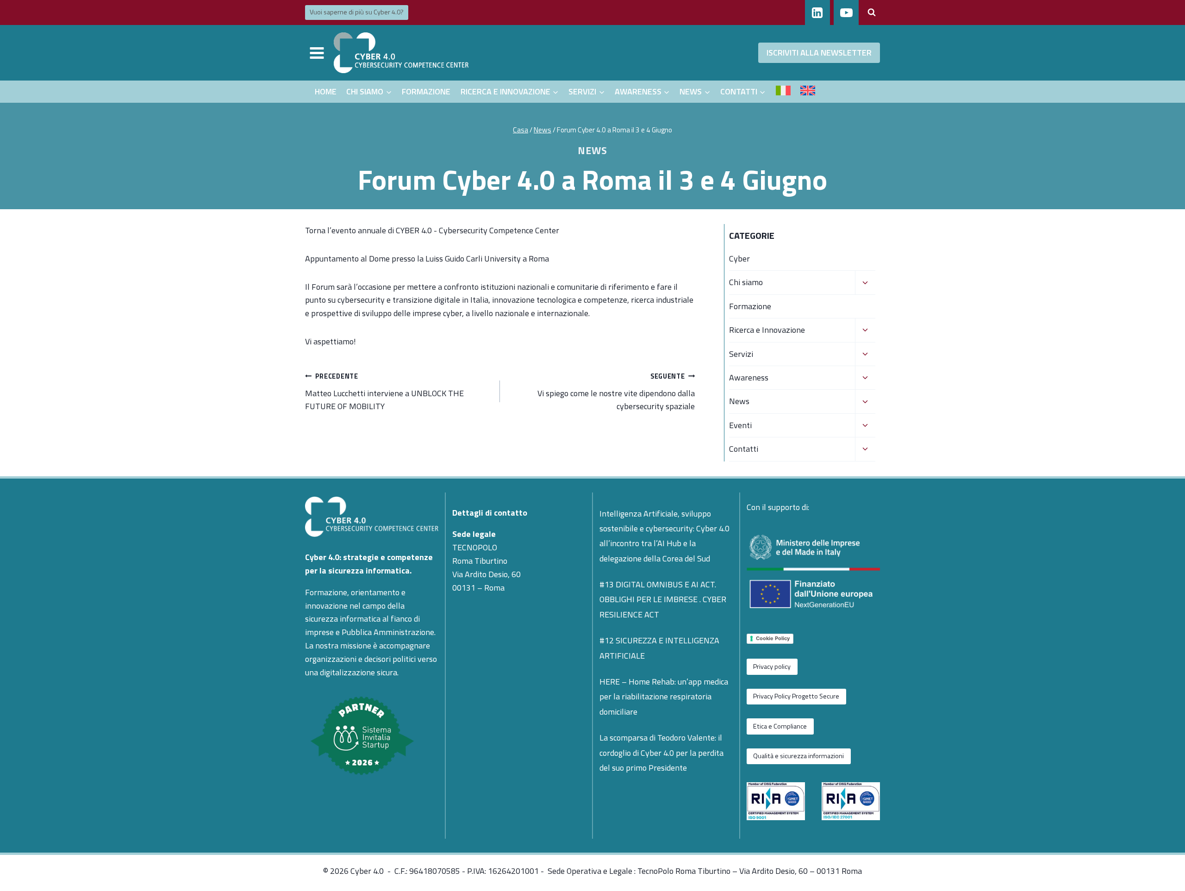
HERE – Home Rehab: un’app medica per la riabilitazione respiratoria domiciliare (663, 696)
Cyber (739, 258)
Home (326, 91)
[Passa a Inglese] (807, 92)
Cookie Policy (773, 638)
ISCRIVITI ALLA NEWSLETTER (819, 52)
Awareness (748, 377)
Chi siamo (746, 282)
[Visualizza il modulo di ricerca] (871, 12)
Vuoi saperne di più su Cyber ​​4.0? (357, 12)
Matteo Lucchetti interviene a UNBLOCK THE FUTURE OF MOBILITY (384, 392)
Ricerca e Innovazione (767, 330)
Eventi (740, 425)
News (592, 150)
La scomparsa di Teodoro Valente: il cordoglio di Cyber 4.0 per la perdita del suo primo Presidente (661, 752)
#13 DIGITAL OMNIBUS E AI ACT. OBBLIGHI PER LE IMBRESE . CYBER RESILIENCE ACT (662, 599)
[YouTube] (846, 12)
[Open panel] (317, 52)
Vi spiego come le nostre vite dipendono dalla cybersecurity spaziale (616, 392)
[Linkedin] (817, 12)
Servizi (741, 354)
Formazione (426, 91)
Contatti (743, 448)
